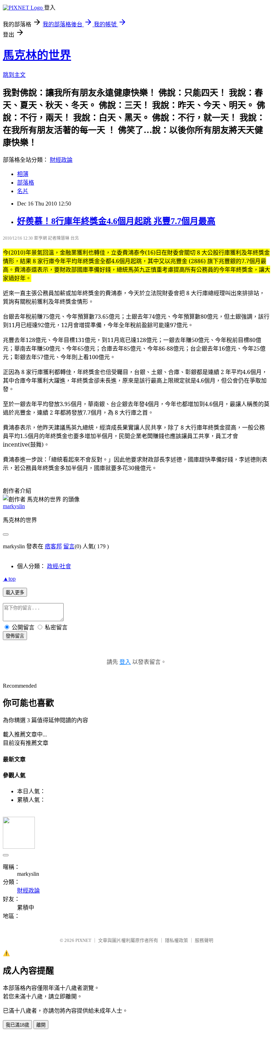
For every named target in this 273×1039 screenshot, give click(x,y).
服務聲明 (204, 940)
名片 (22, 191)
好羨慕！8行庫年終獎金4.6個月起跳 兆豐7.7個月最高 (116, 221)
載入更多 (15, 592)
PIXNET (83, 940)
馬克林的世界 (37, 55)
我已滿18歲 (17, 1025)
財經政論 (61, 160)
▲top (9, 579)
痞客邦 (53, 546)
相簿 (22, 174)
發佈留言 (15, 636)
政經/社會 (59, 566)
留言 (69, 546)
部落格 (25, 183)
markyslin (14, 506)
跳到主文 (14, 75)
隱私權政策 (176, 940)
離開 (41, 1025)
